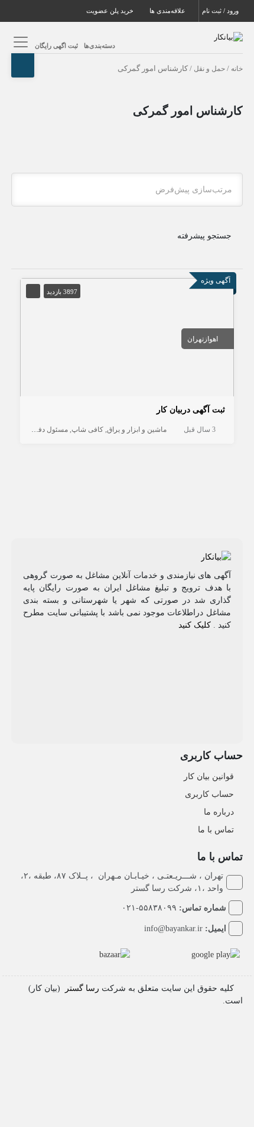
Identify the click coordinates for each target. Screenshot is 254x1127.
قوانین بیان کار (209, 776)
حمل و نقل (209, 68)
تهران (195, 339)
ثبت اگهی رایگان (56, 45)
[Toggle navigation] (18, 41)
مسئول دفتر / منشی (38, 429)
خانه (237, 68)
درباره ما (219, 812)
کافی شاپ (87, 429)
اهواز (211, 339)
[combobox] (126, 189)
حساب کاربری (209, 794)
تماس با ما (216, 829)
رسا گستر (82, 988)
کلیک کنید (194, 625)
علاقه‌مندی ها (168, 10)
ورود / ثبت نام (221, 10)
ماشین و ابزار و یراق (137, 429)
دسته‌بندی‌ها (99, 45)
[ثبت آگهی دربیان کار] (126, 339)
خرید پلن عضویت (110, 10)
